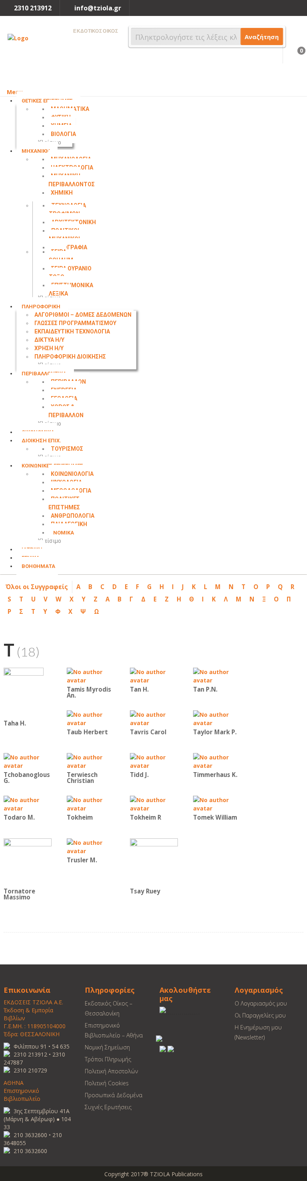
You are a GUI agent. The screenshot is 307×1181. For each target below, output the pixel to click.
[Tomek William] (217, 803)
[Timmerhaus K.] (217, 761)
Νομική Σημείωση (107, 1047)
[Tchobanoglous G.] (28, 761)
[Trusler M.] (91, 846)
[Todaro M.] (28, 803)
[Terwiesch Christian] (91, 761)
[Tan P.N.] (217, 675)
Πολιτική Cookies (107, 1083)
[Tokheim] (91, 803)
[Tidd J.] (154, 761)
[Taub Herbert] (91, 718)
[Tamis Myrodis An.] (91, 675)
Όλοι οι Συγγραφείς (37, 587)
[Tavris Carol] (154, 718)
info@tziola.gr (97, 8)
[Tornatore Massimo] (28, 862)
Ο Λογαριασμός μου (261, 1003)
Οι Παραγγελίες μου (260, 1015)
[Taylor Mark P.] (217, 718)
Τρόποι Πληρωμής (108, 1059)
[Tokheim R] (154, 803)
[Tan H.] (154, 675)
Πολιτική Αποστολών (111, 1071)
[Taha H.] (24, 692)
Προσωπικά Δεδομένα (113, 1095)
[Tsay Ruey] (154, 862)
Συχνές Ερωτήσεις (108, 1107)
